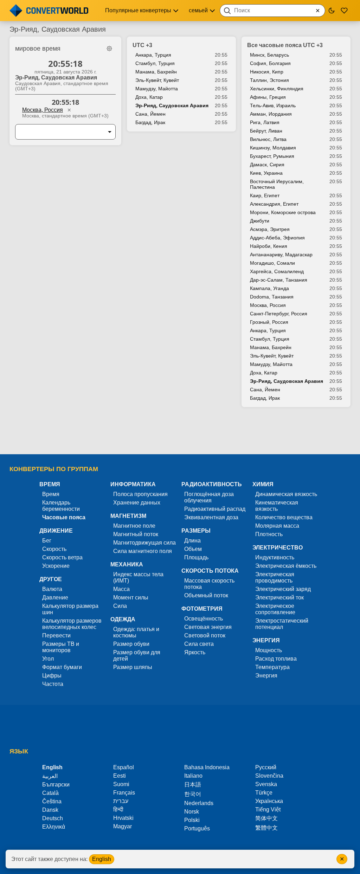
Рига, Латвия (264, 122)
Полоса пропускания (140, 494)
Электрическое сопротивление (275, 609)
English (101, 859)
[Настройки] (109, 48)
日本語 (192, 785)
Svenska (266, 784)
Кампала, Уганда (269, 288)
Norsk (191, 812)
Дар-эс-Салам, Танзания (278, 280)
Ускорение (56, 566)
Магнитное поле (134, 526)
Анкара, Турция (153, 55)
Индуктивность (274, 557)
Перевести (56, 635)
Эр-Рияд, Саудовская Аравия (171, 105)
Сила (120, 606)
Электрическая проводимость (274, 577)
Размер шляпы (132, 667)
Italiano (193, 776)
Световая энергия (208, 627)
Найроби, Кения (268, 246)
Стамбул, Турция (155, 63)
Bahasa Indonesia (207, 767)
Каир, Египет (264, 195)
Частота (52, 684)
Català (50, 793)
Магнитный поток (135, 534)
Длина (192, 541)
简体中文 (266, 818)
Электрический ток (279, 597)
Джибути (259, 221)
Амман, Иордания (271, 114)
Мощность (268, 650)
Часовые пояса (63, 517)
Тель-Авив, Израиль (273, 105)
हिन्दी (118, 809)
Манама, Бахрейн (156, 72)
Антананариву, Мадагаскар (281, 254)
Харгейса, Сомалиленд (277, 271)
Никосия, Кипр (266, 72)
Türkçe (263, 793)
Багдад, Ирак (150, 122)
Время (50, 494)
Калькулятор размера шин (70, 609)
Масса (121, 589)
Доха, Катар (149, 97)
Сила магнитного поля (142, 551)
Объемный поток (206, 595)
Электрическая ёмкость (285, 566)
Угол (48, 659)
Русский (265, 767)
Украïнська (269, 801)
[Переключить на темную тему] (331, 10)
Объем (193, 549)
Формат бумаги (62, 667)
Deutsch (52, 818)
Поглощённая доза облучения (209, 497)
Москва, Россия (42, 110)
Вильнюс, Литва (268, 139)
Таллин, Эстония (269, 80)
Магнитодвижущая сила (144, 543)
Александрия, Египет (274, 204)
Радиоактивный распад (214, 509)
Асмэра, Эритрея (270, 229)
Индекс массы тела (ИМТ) (138, 577)
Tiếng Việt (268, 809)
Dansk (50, 810)
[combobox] (272, 10)
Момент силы (130, 597)
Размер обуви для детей (136, 655)
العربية (50, 776)
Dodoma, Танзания (272, 297)
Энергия (266, 676)
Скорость (54, 549)
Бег (46, 541)
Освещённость (203, 619)
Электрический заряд (283, 589)
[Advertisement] (180, 434)
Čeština (52, 801)
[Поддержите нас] (344, 10)
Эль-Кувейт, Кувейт (157, 80)
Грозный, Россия (269, 322)
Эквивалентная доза (211, 517)
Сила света (199, 644)
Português (197, 828)
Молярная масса (277, 526)
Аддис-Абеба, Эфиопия (277, 237)
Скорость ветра (62, 557)
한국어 (192, 794)
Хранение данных (136, 503)
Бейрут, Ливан (266, 131)
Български (56, 785)
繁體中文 (266, 828)
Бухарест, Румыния (272, 156)
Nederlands (198, 803)
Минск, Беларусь (269, 55)
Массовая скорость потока (209, 584)
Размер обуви (131, 644)
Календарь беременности (61, 506)
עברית (120, 801)
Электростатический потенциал (281, 624)
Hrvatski (123, 818)
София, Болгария (270, 63)
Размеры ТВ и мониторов (60, 647)
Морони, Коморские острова (283, 212)
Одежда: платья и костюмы (136, 632)
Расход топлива (276, 659)
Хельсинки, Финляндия (276, 88)
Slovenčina (269, 776)
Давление (55, 597)
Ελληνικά (53, 827)
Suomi (121, 784)
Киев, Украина (266, 173)
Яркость (194, 652)
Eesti (119, 776)
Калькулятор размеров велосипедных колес (72, 624)
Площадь (196, 557)
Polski (192, 820)
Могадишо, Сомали (272, 263)
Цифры (52, 676)
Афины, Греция (268, 97)
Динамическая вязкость (286, 494)
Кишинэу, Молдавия (273, 147)
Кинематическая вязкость (276, 506)
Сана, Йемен (150, 114)
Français (124, 793)
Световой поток (204, 635)
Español (123, 767)
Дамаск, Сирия (267, 164)
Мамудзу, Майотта (156, 88)
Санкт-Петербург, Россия (278, 313)
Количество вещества (284, 517)
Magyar (122, 826)
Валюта (52, 589)
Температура (272, 667)
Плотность (269, 534)
